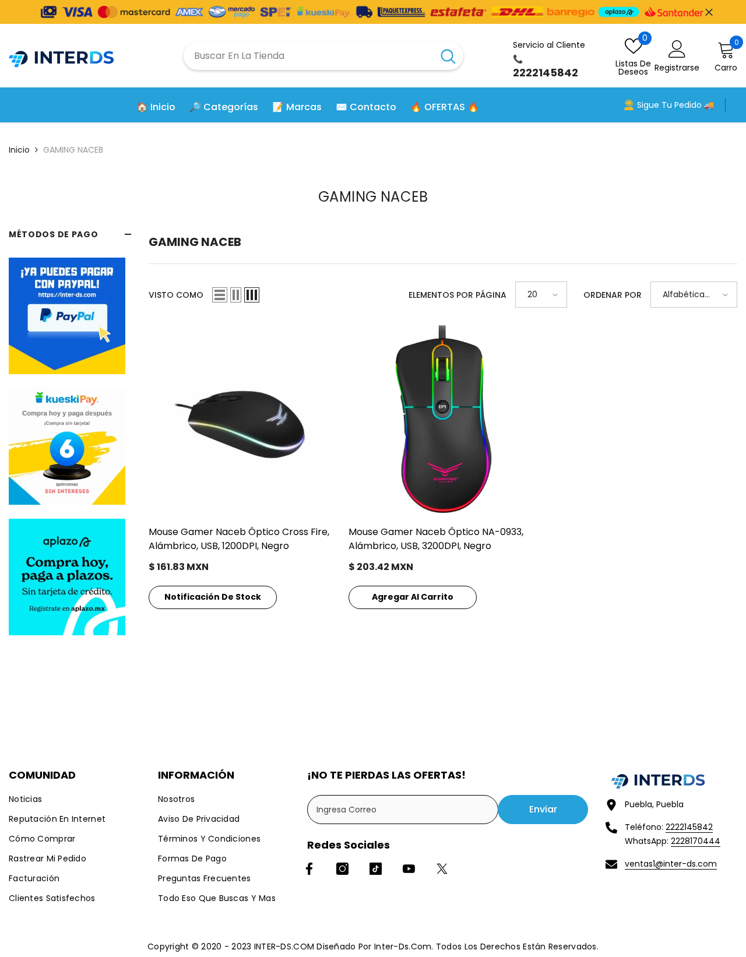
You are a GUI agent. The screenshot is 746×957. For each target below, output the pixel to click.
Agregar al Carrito (412, 597)
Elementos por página (457, 295)
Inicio (19, 150)
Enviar (543, 809)
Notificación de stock (212, 597)
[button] (219, 294)
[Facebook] (309, 868)
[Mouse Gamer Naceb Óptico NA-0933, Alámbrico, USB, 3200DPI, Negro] (443, 419)
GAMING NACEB (73, 150)
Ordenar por (612, 295)
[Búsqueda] (323, 56)
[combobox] (308, 56)
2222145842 (689, 827)
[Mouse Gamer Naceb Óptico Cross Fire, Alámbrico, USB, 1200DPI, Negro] (243, 419)
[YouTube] (408, 868)
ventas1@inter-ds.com (671, 864)
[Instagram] (342, 868)
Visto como (176, 295)
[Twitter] (442, 868)
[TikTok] (375, 868)
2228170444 (695, 841)
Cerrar (709, 12)
